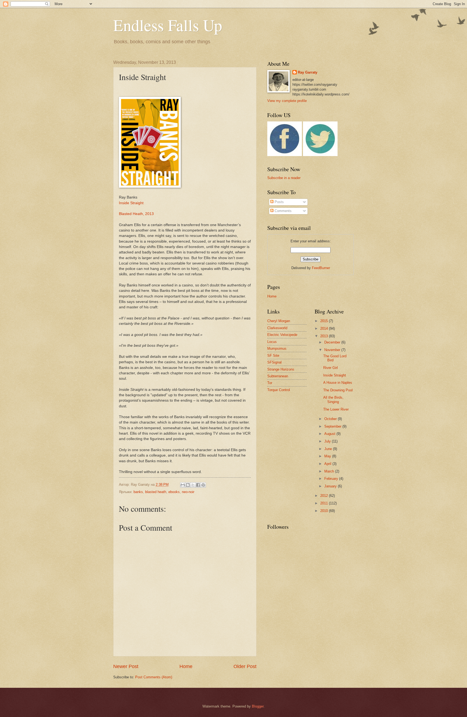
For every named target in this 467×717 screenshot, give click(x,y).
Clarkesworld (277, 328)
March (329, 471)
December (332, 342)
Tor (269, 383)
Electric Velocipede (282, 335)
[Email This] (182, 485)
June (328, 449)
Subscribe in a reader (284, 178)
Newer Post (125, 666)
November (332, 350)
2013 (324, 336)
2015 (324, 321)
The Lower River (336, 409)
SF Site (273, 355)
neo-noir (188, 492)
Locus (272, 342)
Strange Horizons (280, 369)
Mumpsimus (276, 348)
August (330, 434)
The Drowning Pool (338, 390)
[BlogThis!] (188, 485)
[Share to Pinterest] (203, 485)
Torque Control (278, 390)
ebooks (174, 492)
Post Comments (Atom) (153, 677)
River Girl (330, 368)
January (331, 486)
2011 (324, 503)
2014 (324, 328)
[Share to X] (193, 485)
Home (185, 666)
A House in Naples (337, 383)
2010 (324, 511)
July (328, 441)
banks (138, 492)
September (333, 426)
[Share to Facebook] (198, 485)
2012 (324, 496)
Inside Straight (131, 203)
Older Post (245, 666)
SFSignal (274, 362)
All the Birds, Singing (333, 399)
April (328, 464)
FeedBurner (321, 268)
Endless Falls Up (167, 25)
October (331, 419)
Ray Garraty (307, 72)
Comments (282, 211)
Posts (278, 202)
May (328, 456)
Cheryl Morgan (278, 321)
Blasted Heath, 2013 (136, 214)
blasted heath (155, 492)
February (331, 479)
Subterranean (277, 376)
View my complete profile (287, 101)
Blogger (257, 706)
